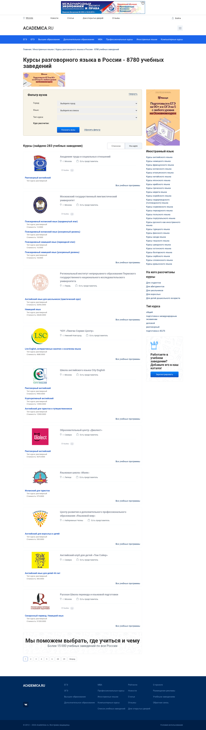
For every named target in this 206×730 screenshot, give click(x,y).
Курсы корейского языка (158, 196)
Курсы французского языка (160, 165)
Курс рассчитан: (41, 123)
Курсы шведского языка (158, 244)
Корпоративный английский (39, 398)
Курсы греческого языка (158, 188)
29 (64, 659)
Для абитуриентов (155, 286)
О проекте (158, 685)
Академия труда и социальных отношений (85, 156)
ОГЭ (32, 39)
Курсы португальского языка (160, 218)
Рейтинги (132, 685)
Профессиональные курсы (119, 39)
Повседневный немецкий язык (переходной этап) (50, 242)
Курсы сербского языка (158, 256)
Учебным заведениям (164, 696)
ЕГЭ (25, 39)
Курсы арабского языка (158, 184)
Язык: (36, 110)
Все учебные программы (128, 185)
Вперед (72, 659)
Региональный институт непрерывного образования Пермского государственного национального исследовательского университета (98, 277)
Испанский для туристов (37, 490)
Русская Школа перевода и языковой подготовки (89, 594)
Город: (36, 103)
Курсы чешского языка (157, 240)
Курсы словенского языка (159, 260)
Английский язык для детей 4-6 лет (42, 573)
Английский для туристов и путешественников (48, 408)
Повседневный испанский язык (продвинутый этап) (51, 221)
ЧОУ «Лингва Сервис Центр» (77, 330)
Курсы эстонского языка (158, 248)
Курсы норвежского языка (159, 207)
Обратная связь (161, 702)
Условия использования (171, 725)
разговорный (152, 327)
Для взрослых (153, 294)
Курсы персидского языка (159, 210)
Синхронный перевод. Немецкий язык (44, 615)
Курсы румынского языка (159, 264)
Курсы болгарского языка (159, 252)
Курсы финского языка (157, 233)
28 (58, 659)
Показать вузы (68, 130)
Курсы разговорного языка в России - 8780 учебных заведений (87, 49)
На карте (133, 146)
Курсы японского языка (158, 180)
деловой (150, 323)
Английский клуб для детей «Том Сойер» (84, 555)
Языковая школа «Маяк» (74, 472)
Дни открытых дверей (93, 18)
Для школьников (154, 290)
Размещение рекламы (164, 690)
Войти (178, 18)
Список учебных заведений (111, 708)
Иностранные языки (147, 39)
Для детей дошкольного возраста (163, 298)
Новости (54, 18)
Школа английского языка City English (82, 370)
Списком (116, 146)
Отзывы (116, 18)
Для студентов (153, 282)
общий (149, 312)
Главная (27, 49)
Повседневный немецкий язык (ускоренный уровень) (52, 252)
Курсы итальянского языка (159, 172)
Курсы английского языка (159, 157)
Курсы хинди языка (156, 237)
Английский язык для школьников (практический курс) (53, 299)
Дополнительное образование (78, 39)
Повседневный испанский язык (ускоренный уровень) (52, 232)
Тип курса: (38, 117)
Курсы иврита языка (156, 192)
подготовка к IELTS (155, 331)
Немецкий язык (33, 309)
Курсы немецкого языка (158, 161)
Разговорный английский (38, 177)
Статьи (70, 18)
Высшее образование (49, 39)
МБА (100, 39)
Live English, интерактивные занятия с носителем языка (53, 349)
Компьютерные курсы (172, 39)
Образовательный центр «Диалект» (81, 430)
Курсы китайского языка (158, 176)
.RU (38, 28)
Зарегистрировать (164, 374)
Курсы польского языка (158, 214)
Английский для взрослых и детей (42, 533)
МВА (100, 685)
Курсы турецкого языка (158, 229)
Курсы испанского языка (158, 169)
